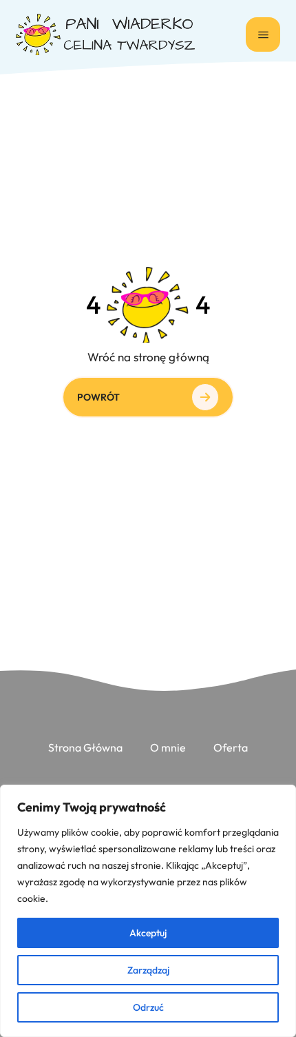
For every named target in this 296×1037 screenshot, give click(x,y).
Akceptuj (148, 933)
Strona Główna (85, 747)
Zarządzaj (148, 970)
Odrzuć (148, 1007)
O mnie (168, 747)
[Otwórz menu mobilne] (263, 34)
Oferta (230, 747)
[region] (148, 911)
